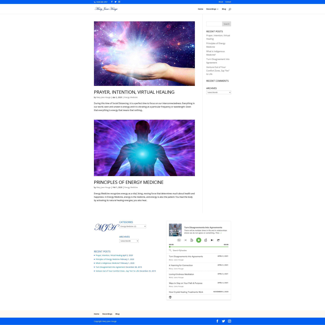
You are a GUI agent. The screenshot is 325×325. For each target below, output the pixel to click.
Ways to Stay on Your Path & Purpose (185, 283)
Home (200, 9)
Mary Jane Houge (103, 97)
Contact (228, 2)
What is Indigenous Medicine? (108, 263)
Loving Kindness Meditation (181, 274)
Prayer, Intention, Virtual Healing (134, 92)
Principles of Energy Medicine (129, 182)
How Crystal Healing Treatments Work (186, 292)
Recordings (211, 9)
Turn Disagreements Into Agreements (186, 256)
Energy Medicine (130, 97)
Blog (224, 9)
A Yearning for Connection (181, 265)
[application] (198, 234)
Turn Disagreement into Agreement (110, 267)
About (221, 2)
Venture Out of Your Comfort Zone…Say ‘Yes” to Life (217, 70)
